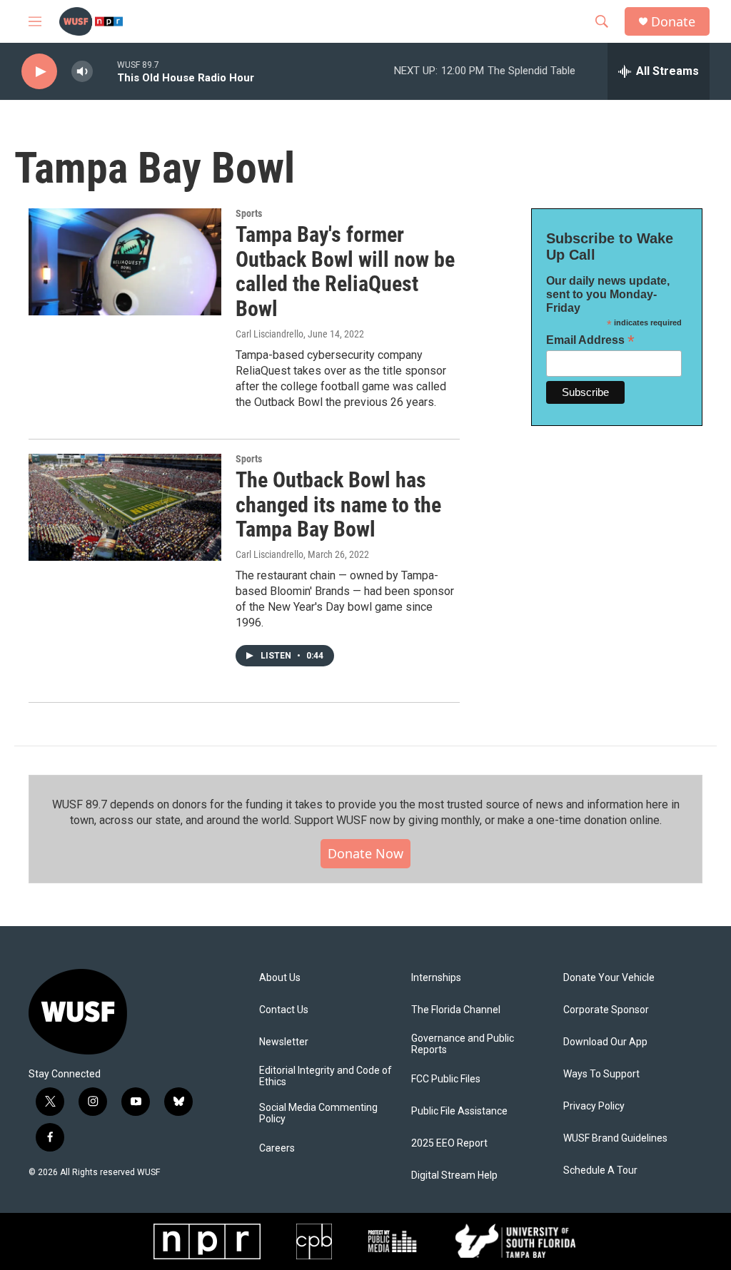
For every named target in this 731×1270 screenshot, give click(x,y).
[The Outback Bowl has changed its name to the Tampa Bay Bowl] (125, 507)
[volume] (82, 72)
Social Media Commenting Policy (318, 1113)
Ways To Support (601, 1074)
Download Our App (605, 1042)
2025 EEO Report (449, 1143)
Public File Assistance (459, 1111)
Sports (249, 213)
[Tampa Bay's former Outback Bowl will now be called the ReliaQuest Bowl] (125, 261)
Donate (673, 21)
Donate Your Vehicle (609, 977)
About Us (280, 977)
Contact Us (283, 1010)
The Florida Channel (455, 1010)
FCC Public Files (445, 1079)
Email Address (590, 340)
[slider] (105, 71)
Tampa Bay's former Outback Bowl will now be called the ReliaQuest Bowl (345, 271)
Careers (277, 1148)
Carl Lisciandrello (269, 334)
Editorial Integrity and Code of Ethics (325, 1076)
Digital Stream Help (454, 1175)
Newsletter (283, 1042)
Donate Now (365, 853)
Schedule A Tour (600, 1170)
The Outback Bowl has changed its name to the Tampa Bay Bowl (338, 504)
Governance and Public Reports (462, 1044)
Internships (436, 977)
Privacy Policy (594, 1106)
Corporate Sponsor (606, 1010)
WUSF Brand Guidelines (615, 1138)
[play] (39, 72)
